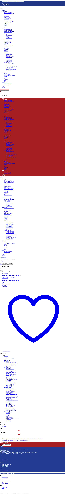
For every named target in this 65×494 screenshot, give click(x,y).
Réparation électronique (7, 85)
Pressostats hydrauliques (9, 58)
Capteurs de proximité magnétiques (9, 21)
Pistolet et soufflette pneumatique (11, 69)
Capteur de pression (7, 17)
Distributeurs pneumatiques (10, 233)
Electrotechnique (4, 207)
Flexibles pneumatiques (9, 67)
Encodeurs (5, 25)
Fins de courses (6, 26)
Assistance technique (5, 477)
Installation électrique (7, 171)
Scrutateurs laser (9, 393)
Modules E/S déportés (7, 201)
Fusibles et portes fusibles (7, 46)
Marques (3, 87)
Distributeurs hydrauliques (10, 56)
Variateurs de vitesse (9, 38)
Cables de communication (8, 30)
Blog (2, 471)
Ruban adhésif (6, 79)
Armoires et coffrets (7, 40)
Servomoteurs (8, 37)
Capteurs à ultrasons (10, 388)
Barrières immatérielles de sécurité (9, 182)
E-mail (1, 444)
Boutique (3, 10)
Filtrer (19, 430)
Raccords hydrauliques (9, 59)
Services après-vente (5, 460)
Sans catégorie (7, 360)
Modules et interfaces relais (11, 370)
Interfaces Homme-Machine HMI (9, 31)
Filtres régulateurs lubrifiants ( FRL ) (11, 66)
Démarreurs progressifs (9, 34)
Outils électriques (6, 48)
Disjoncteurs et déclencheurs (8, 213)
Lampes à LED (9, 412)
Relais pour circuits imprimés (11, 372)
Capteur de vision (6, 19)
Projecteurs (5, 77)
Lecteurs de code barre (10, 392)
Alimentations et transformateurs (9, 127)
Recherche (3, 258)
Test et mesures (6, 51)
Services (3, 82)
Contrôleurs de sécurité (10, 369)
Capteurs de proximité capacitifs (8, 188)
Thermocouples (6, 27)
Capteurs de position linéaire (11, 389)
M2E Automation (3, 473)
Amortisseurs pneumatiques (10, 232)
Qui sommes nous (4, 487)
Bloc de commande (5, 273)
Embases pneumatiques (9, 65)
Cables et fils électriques (7, 42)
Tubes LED (5, 81)
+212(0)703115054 (5, 3)
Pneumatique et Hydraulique (6, 52)
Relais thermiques (6, 49)
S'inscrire (1, 446)
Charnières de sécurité (10, 390)
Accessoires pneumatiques (10, 63)
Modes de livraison (5, 466)
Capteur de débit (6, 16)
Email (1, 445)
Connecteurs (6, 43)
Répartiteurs (5, 50)
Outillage (3, 86)
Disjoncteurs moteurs (7, 214)
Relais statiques (9, 373)
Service (5, 359)
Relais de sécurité (9, 371)
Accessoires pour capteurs (8, 12)
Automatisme (4, 28)
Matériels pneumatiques (7, 62)
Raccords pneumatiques (9, 239)
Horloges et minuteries (7, 47)
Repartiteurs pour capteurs (8, 195)
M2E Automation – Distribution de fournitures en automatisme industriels (13, 1)
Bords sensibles (6, 14)
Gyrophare (5, 76)
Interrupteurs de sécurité (10, 391)
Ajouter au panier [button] (4, 286)
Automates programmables (8, 29)
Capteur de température (7, 18)
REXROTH (4, 426)
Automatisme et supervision (8, 251)
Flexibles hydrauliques (9, 57)
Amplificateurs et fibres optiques (9, 13)
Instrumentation (4, 11)
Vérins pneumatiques (9, 71)
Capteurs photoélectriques (8, 22)
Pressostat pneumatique (9, 70)
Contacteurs (5, 44)
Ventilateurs (5, 220)
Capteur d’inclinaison (7, 15)
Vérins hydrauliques (9, 61)
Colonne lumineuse (7, 74)
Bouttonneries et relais (7, 41)
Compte (3, 5)
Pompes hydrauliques (9, 226)
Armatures (5, 73)
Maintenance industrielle (7, 84)
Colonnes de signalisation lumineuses (9, 75)
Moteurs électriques (9, 35)
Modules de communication (8, 32)
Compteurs (8, 368)
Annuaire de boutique (5, 4)
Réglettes (5, 78)
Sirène (5, 80)
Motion (5, 33)
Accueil (1, 264)
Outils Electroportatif (10, 358)
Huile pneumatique (8, 68)
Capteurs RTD (6, 23)
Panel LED (5, 245)
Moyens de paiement (5, 465)
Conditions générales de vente (6, 464)
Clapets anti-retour (8, 55)
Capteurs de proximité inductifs (8, 108)
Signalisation (4, 72)
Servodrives (7, 36)
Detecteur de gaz (6, 24)
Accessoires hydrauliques (9, 54)
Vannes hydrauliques (9, 60)
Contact (3, 488)
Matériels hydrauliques (7, 53)
